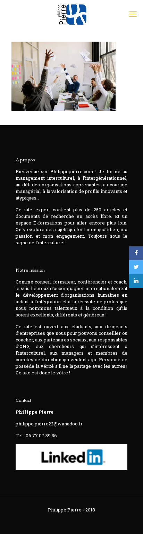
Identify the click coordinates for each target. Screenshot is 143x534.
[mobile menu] (134, 14)
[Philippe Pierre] (71, 13)
